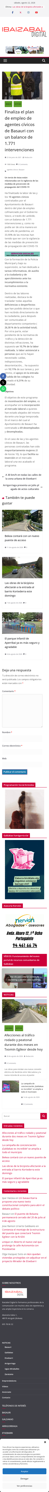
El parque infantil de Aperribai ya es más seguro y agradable (22, 643)
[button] (45, 1442)
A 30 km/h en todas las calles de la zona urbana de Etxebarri (23, 476)
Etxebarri (9, 1358)
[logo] (14, 1289)
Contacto (6, 1397)
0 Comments (23, 164)
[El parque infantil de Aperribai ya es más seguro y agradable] (22, 614)
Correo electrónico (12, 745)
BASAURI (8, 104)
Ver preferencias (24, 1485)
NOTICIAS (18, 104)
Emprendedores (9, 1381)
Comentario (9, 691)
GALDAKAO (9, 1028)
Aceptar (24, 1471)
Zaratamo (9, 1374)
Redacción (28, 157)
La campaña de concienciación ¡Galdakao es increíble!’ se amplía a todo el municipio (32, 1087)
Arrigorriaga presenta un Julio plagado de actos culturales (21, 487)
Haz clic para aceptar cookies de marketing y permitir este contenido (24, 978)
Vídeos (5, 1386)
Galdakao (9, 1352)
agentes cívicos (12, 170)
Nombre (7, 732)
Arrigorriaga (10, 1363)
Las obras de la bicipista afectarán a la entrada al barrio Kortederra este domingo (24, 1169)
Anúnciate (6, 1392)
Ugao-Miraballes (12, 1369)
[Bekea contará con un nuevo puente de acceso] (22, 511)
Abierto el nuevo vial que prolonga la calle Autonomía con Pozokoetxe (22, 1245)
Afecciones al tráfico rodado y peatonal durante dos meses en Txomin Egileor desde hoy (23, 1042)
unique (6, 1241)
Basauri (21, 170)
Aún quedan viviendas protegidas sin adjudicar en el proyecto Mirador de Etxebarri (24, 1258)
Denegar (24, 1478)
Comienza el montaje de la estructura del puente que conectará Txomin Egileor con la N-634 (23, 1233)
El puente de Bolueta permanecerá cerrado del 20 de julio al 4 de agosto (23, 1217)
